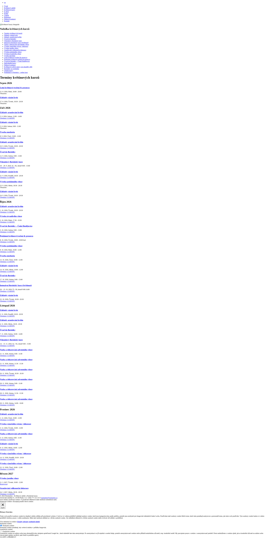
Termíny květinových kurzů (13, 33)
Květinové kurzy (9, 10)
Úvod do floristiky (10, 39)
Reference (7, 17)
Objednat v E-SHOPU (7, 118)
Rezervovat (3, 484)
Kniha (6, 13)
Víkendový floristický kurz (13, 41)
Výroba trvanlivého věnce (12, 54)
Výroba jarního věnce (11, 48)
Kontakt (6, 21)
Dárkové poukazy (10, 19)
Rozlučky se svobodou (11, 69)
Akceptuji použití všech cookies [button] (22, 501)
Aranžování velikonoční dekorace (15, 50)
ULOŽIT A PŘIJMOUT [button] (8, 537)
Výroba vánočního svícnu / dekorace (16, 46)
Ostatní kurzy (8, 70)
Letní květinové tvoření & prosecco (15, 57)
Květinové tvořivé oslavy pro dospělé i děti (18, 67)
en (5, 2)
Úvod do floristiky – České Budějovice (17, 61)
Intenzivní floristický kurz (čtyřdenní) (16, 43)
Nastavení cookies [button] (6, 501)
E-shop (6, 12)
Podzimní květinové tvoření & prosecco (17, 59)
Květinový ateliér (9, 8)
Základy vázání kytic (11, 35)
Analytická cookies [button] (6, 529)
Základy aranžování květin (13, 37)
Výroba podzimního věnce (13, 52)
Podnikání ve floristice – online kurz (16, 72)
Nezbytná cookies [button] (6, 523)
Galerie (6, 15)
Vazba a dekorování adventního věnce (16, 44)
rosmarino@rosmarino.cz (49, 498)
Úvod (6, 6)
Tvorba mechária (9, 56)
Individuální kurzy (10, 63)
